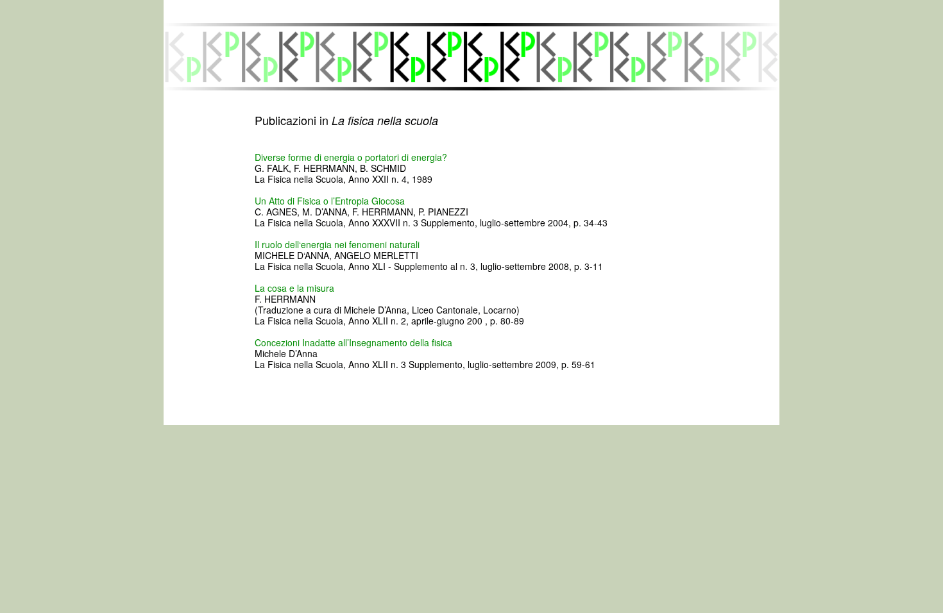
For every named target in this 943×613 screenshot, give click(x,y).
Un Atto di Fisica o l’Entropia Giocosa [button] (330, 200)
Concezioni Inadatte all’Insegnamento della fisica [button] (353, 342)
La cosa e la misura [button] (294, 287)
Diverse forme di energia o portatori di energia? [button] (351, 157)
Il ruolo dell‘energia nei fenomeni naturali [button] (337, 244)
